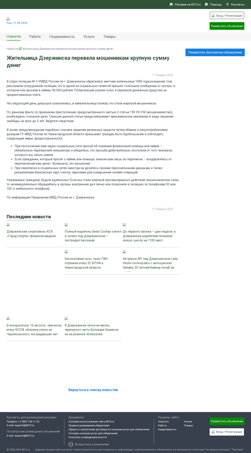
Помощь (216, 4)
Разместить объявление (227, 26)
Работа (35, 36)
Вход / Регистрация (229, 15)
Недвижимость (62, 36)
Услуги (89, 36)
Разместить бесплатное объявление (215, 52)
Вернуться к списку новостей (93, 390)
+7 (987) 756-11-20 (28, 421)
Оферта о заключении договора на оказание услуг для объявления (108, 429)
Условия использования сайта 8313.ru (91, 421)
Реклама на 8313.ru (188, 4)
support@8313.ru (24, 425)
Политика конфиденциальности (87, 437)
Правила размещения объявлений (88, 425)
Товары (109, 36)
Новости (14, 36)
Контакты (237, 4)
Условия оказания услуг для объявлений (92, 433)
